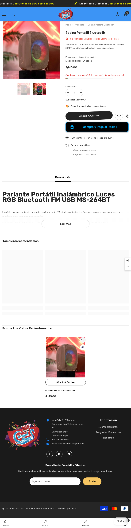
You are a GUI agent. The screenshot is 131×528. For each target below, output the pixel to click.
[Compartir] (126, 116)
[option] (31, 50)
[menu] (4, 14)
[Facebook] (49, 454)
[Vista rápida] (83, 347)
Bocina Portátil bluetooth (60, 390)
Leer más (65, 223)
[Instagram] (59, 454)
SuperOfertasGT (87, 56)
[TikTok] (69, 454)
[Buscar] (13, 14)
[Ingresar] (117, 14)
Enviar (92, 481)
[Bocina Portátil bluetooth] (65, 357)
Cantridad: (71, 86)
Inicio (68, 24)
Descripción (63, 177)
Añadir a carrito (89, 115)
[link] (22, 308)
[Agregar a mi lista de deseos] (119, 116)
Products (79, 24)
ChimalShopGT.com (66, 508)
